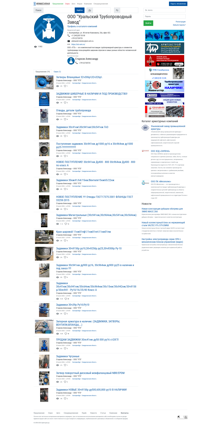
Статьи (103, 413)
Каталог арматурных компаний (160, 121)
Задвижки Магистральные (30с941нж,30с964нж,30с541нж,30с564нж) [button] (96, 215)
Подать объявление (178, 4)
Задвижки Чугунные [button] (67, 356)
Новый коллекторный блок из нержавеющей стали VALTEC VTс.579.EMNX (163, 224)
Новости (146, 203)
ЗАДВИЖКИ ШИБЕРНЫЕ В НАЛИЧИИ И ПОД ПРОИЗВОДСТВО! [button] (91, 93)
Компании (88, 4)
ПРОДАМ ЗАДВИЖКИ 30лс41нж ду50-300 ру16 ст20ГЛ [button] (87, 339)
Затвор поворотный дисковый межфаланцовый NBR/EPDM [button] (90, 373)
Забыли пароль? (179, 25)
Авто (73, 4)
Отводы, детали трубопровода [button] (73, 110)
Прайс (84, 413)
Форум (79, 4)
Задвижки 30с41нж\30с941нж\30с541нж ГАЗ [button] (82, 127)
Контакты (125, 413)
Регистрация (181, 22)
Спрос (67, 4)
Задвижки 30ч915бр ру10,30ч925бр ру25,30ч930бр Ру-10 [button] (89, 248)
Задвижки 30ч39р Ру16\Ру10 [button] (72, 304)
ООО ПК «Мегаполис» (161, 181)
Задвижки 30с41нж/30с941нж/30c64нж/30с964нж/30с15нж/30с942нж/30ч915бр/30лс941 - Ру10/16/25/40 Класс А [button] (96, 286)
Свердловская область (89, 83)
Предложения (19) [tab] (43, 72)
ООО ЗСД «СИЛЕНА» (160, 151)
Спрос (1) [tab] (57, 72)
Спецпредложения (101, 4)
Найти (80, 10)
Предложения (57, 4)
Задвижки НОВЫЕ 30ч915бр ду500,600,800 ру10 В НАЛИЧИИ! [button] (91, 389)
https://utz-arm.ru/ (78, 44)
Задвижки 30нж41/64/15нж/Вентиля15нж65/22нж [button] (85, 180)
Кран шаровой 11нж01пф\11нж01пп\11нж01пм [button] (83, 231)
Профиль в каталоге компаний (82, 26)
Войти (148, 23)
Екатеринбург (76, 83)
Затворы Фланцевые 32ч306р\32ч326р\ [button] (79, 77)
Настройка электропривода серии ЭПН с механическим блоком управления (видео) (162, 240)
